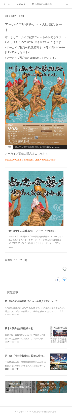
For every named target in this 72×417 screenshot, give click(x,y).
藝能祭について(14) (16, 260)
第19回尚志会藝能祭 (42, 4)
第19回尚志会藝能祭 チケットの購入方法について (31, 301)
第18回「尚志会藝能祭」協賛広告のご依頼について (32, 355)
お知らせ (21, 4)
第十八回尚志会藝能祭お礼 (19, 328)
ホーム (6, 4)
